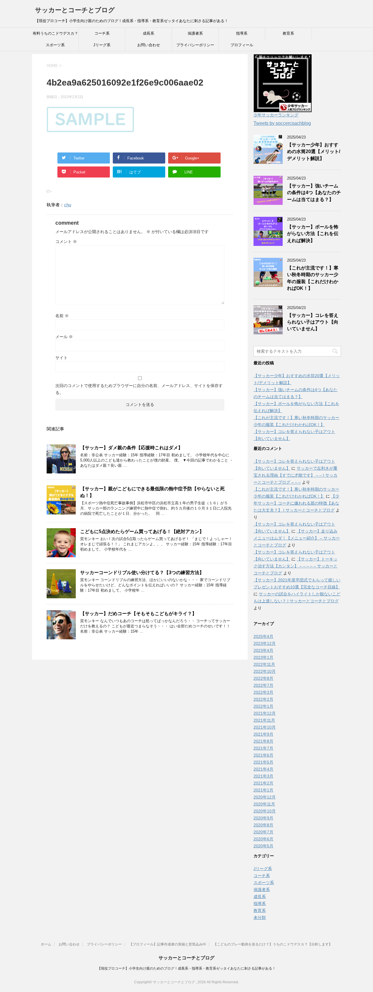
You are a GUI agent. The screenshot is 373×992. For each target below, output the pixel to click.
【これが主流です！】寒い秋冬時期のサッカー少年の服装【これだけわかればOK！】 (312, 278)
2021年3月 (263, 776)
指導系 (241, 33)
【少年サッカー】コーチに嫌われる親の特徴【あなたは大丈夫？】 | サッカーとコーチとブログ (296, 503)
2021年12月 (265, 713)
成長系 (148, 33)
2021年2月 (263, 783)
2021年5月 (263, 762)
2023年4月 (263, 650)
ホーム (46, 944)
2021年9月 (263, 734)
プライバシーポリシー (195, 45)
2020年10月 (265, 811)
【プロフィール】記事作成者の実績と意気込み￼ (167, 944)
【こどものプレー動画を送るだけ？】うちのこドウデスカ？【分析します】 (272, 944)
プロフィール (242, 45)
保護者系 (195, 33)
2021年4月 (263, 769)
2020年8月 (263, 825)
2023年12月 (265, 643)
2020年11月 (264, 804)
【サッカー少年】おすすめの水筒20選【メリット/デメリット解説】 (313, 151)
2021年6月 (263, 755)
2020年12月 (265, 797)
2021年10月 (265, 727)
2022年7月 (263, 685)
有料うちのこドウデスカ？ (55, 33)
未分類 (260, 917)
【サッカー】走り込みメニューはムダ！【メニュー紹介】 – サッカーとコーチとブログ (297, 538)
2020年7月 (263, 832)
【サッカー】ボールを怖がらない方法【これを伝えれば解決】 (312, 233)
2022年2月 (263, 699)
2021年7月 (263, 748)
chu (67, 204)
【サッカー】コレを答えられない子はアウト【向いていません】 (312, 322)
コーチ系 (102, 33)
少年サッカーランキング (276, 115)
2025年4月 (263, 636)
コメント (66, 241)
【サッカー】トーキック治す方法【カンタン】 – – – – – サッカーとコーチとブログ (295, 566)
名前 (62, 315)
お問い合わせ (148, 45)
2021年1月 (263, 790)
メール (64, 336)
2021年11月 (264, 720)
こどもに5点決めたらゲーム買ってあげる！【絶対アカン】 (142, 531)
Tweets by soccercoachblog (282, 123)
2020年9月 (263, 818)
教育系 (288, 33)
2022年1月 (263, 706)
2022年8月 (263, 678)
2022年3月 (263, 692)
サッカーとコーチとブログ (75, 10)
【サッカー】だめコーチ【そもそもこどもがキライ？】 (138, 613)
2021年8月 (263, 741)
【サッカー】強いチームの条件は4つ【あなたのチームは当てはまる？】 (314, 192)
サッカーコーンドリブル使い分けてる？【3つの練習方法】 (142, 572)
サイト (61, 357)
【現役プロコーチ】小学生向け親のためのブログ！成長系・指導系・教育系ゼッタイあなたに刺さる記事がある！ (186, 968)
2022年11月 (264, 664)
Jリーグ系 (101, 45)
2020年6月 (263, 839)
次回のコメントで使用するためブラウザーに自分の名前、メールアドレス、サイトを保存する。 (139, 389)
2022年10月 (265, 671)
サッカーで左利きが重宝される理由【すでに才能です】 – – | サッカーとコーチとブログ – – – (295, 475)
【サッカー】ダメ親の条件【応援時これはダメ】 (131, 447)
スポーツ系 (55, 45)
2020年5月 (263, 846)
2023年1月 (263, 657)
